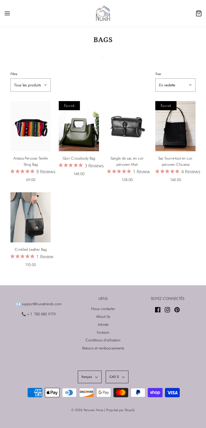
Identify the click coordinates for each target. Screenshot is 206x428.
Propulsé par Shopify (120, 410)
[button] (30, 85)
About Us (103, 316)
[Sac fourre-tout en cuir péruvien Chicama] (175, 126)
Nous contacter (103, 308)
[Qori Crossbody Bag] (79, 126)
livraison (103, 332)
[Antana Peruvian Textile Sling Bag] (30, 126)
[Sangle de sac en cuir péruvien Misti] (127, 126)
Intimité (103, 324)
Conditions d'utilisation (103, 340)
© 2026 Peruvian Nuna (87, 410)
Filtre (13, 74)
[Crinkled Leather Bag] (30, 217)
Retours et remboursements (103, 348)
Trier (158, 74)
